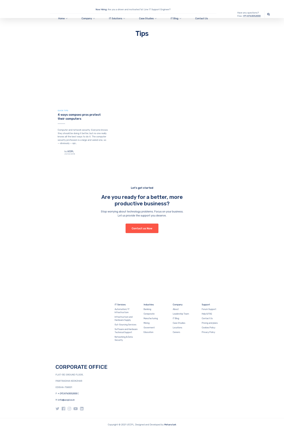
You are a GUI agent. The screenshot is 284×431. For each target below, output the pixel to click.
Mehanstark (170, 424)
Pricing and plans (210, 323)
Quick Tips (63, 110)
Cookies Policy (208, 327)
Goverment (149, 327)
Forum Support (209, 309)
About (176, 309)
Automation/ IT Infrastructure (122, 311)
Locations (177, 327)
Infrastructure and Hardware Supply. (124, 318)
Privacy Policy (208, 332)
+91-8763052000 (252, 16)
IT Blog (174, 18)
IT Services (120, 304)
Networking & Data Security (124, 338)
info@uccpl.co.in (66, 400)
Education (148, 332)
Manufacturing (151, 318)
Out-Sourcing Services (125, 324)
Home (61, 18)
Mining (147, 323)
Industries (149, 304)
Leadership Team (181, 314)
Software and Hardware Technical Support (126, 331)
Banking (147, 309)
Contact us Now (142, 228)
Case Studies (179, 323)
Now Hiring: (101, 9)
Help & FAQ (207, 314)
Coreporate (149, 314)
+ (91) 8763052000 (68, 393)
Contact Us (201, 18)
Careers (176, 332)
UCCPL (70, 151)
